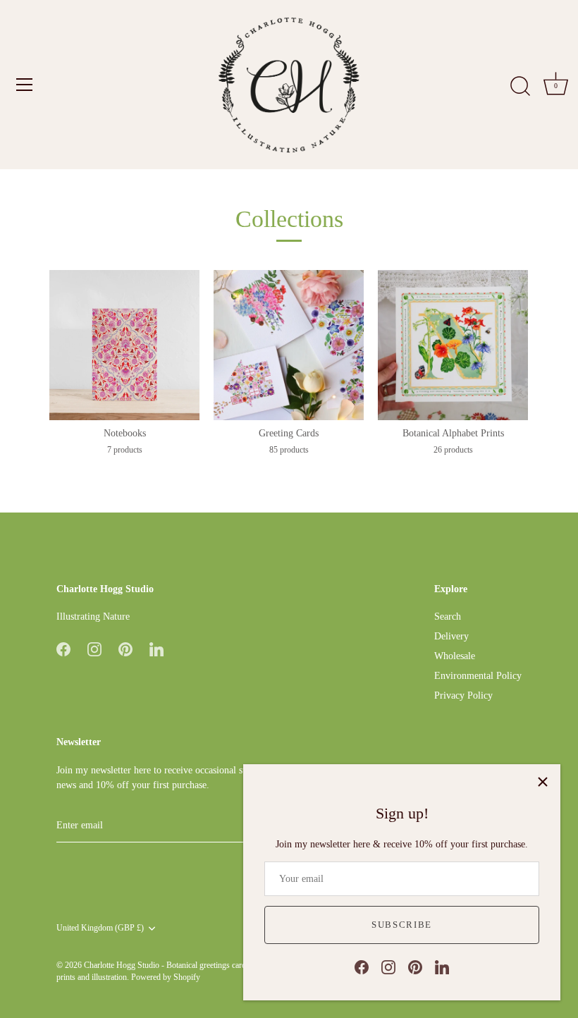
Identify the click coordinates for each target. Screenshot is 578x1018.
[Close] (542, 781)
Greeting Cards (289, 433)
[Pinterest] (415, 966)
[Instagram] (388, 966)
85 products (289, 450)
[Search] (520, 86)
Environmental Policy (478, 675)
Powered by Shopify (165, 977)
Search (447, 616)
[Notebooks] (124, 345)
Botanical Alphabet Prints (453, 433)
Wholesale (454, 656)
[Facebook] (362, 966)
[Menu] (24, 84)
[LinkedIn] (442, 966)
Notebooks (125, 433)
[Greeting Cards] (289, 345)
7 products (124, 450)
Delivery (451, 636)
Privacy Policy (463, 695)
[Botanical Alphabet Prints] (453, 345)
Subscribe (401, 924)
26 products (453, 450)
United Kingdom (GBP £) (100, 928)
